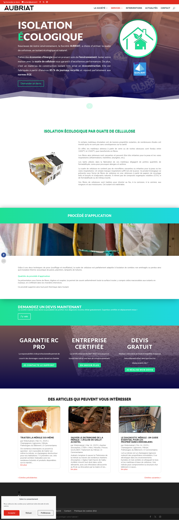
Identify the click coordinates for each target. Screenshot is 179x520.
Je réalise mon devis (140, 370)
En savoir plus (89, 365)
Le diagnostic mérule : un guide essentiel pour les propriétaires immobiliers (139, 439)
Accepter (11, 513)
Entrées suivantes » (153, 477)
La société (99, 8)
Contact (165, 8)
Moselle (97, 447)
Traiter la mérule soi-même (37, 437)
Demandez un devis (12, 2)
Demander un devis (31, 83)
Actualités (151, 8)
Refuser (29, 513)
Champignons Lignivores (30, 443)
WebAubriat (29, 441)
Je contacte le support (39, 365)
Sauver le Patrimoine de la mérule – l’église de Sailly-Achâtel (87, 439)
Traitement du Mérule (90, 450)
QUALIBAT (75, 450)
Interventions (134, 8)
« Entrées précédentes (27, 477)
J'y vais (24, 316)
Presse (104, 447)
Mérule (45, 443)
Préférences (45, 513)
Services (115, 8)
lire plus (23, 465)
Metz (90, 447)
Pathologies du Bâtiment (30, 445)
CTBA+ (84, 447)
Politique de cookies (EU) (85, 511)
